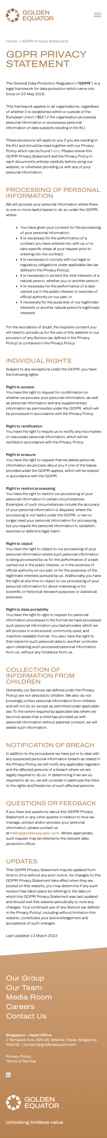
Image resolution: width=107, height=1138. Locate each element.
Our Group (25, 978)
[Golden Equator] (30, 16)
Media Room (29, 997)
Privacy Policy (18, 1056)
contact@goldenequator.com (49, 1044)
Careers (20, 1006)
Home (11, 41)
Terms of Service (21, 1061)
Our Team (24, 987)
